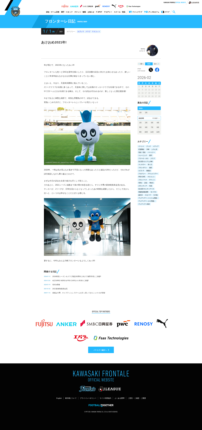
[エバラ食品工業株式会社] (121, 5)
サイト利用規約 (105, 398)
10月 (146, 132)
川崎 (147, 149)
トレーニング (142, 155)
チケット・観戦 (80, 12)
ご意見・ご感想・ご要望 (137, 398)
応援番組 (141, 149)
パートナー (151, 152)
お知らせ (91, 12)
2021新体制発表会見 (60, 289)
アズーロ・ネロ (143, 158)
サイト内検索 (174, 12)
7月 (152, 127)
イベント (141, 146)
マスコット (96, 31)
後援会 (148, 171)
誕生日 (140, 195)
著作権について (71, 398)
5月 (140, 127)
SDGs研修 (56, 285)
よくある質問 (119, 398)
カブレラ (80, 31)
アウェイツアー (153, 174)
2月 (146, 112)
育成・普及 (141, 152)
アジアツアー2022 (144, 204)
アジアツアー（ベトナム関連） (148, 198)
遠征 (150, 167)
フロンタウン (142, 167)
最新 (149, 64)
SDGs (140, 183)
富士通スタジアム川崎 (145, 161)
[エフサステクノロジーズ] (133, 5)
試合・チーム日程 (52, 12)
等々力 (150, 164)
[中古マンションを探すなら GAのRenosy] (106, 5)
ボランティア (142, 186)
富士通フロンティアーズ (146, 189)
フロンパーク (142, 180)
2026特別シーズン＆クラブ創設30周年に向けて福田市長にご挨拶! (76, 276)
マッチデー (141, 164)
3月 (152, 123)
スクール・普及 (119, 12)
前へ (142, 64)
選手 (150, 155)
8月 (158, 127)
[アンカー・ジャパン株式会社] (74, 5)
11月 (152, 132)
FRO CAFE (141, 177)
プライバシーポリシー (88, 398)
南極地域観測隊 (143, 192)
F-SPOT (99, 12)
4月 (158, 123)
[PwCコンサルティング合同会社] (98, 5)
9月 (140, 132)
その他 (155, 195)
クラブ (87, 31)
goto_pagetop (194, 421)
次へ (155, 64)
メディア (156, 146)
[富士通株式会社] (65, 5)
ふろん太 (154, 149)
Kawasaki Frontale (175, 3)
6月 (146, 127)
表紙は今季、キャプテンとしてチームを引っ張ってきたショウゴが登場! (78, 293)
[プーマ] (114, 5)
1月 (140, 112)
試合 (145, 183)
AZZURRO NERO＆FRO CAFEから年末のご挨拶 (70, 280)
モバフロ (153, 192)
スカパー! (148, 195)
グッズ (148, 146)
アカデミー (108, 12)
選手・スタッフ (67, 12)
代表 (150, 186)
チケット (152, 180)
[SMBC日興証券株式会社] (86, 5)
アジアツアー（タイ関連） (146, 201)
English (59, 398)
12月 (158, 132)
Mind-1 (151, 183)
